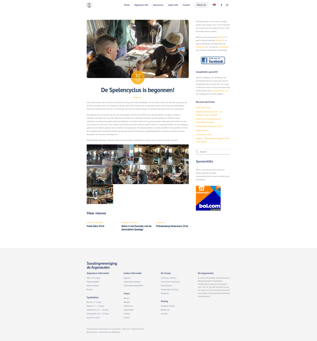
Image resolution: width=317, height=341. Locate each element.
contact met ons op (220, 90)
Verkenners (137, 97)
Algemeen (90, 222)
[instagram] (227, 4)
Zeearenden (223, 47)
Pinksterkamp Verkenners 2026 (172, 226)
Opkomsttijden (93, 281)
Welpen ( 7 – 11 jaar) (95, 306)
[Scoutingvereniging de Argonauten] (89, 6)
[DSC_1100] (94, 154)
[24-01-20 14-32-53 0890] (150, 174)
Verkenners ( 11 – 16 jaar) (97, 309)
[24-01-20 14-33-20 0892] (125, 174)
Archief (127, 317)
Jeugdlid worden (168, 306)
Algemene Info (141, 4)
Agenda (127, 278)
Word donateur (93, 285)
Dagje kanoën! (202, 130)
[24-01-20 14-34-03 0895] (99, 174)
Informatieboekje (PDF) (133, 285)
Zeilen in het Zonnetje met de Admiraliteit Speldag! (136, 227)
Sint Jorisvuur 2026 (204, 134)
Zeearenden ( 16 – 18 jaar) (98, 313)
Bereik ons (165, 309)
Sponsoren (158, 4)
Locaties (164, 313)
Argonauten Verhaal (132, 281)
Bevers (221, 37)
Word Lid (201, 4)
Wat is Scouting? (94, 278)
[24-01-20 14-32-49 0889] (176, 174)
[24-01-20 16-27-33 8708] (147, 154)
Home (127, 4)
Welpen (219, 40)
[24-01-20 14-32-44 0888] (100, 194)
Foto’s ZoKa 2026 (95, 226)
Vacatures (165, 293)
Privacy (89, 289)
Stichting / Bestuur (169, 278)
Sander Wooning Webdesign (109, 332)
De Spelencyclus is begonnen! (137, 90)
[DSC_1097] (125, 154)
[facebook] (221, 4)
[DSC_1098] (110, 154)
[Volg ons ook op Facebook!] (213, 64)
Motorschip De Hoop (169, 289)
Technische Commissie (170, 281)
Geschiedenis (166, 285)
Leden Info (173, 4)
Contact (186, 4)
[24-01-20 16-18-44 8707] (175, 154)
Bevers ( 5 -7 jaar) (94, 302)
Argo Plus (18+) (93, 317)
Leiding (127, 313)
